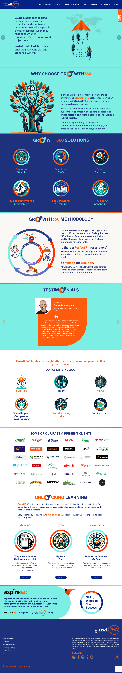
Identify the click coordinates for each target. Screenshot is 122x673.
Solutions (6, 641)
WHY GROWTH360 (45, 4)
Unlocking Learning (9, 648)
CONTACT (116, 4)
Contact (5, 654)
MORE (25, 577)
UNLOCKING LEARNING (89, 4)
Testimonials (7, 651)
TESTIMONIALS (105, 4)
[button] (3, 37)
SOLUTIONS (58, 4)
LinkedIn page (53, 515)
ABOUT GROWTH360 (72, 4)
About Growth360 (9, 644)
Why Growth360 (8, 638)
